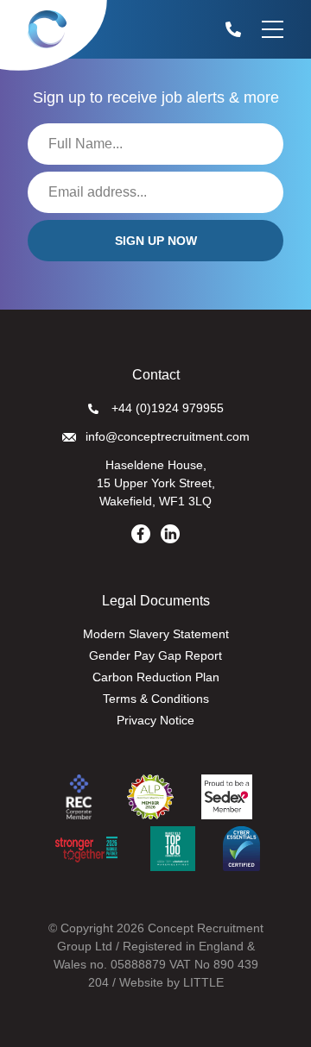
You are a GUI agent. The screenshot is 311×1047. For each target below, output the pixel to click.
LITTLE (203, 982)
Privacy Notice (155, 720)
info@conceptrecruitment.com (168, 436)
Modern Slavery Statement (156, 634)
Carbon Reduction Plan (155, 677)
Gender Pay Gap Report (155, 655)
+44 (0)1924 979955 (167, 408)
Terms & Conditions (156, 698)
